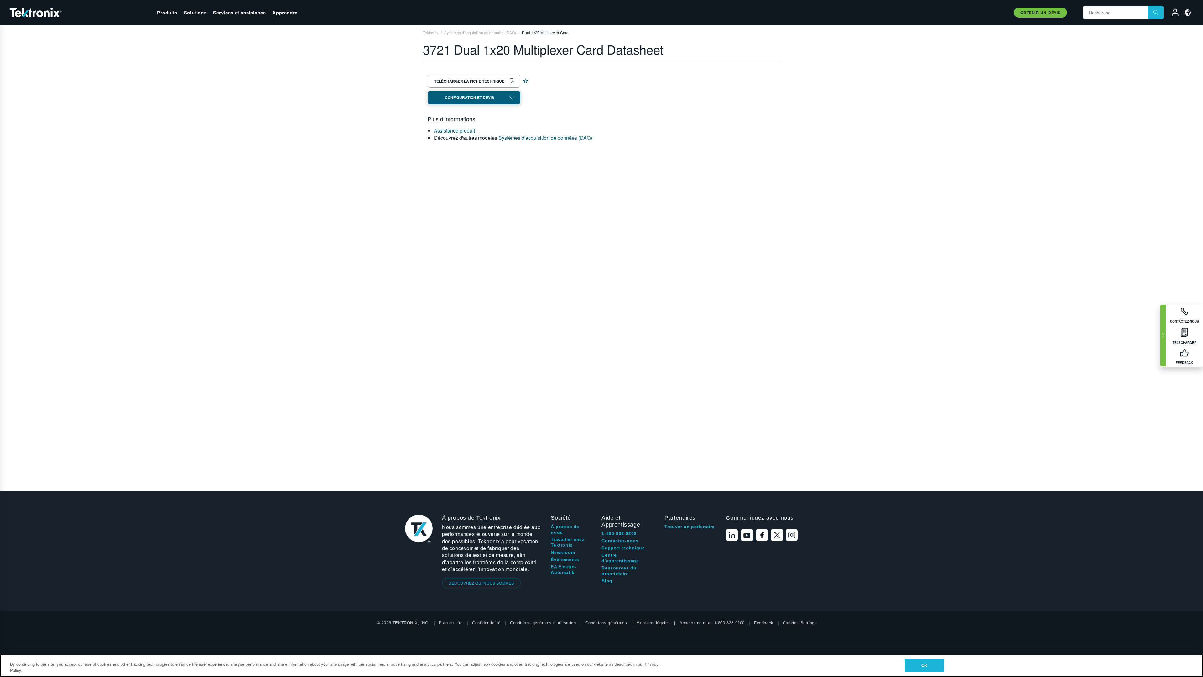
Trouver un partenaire (689, 526)
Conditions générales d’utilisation (543, 623)
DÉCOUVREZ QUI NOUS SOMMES (481, 582)
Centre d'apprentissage (620, 558)
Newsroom (563, 552)
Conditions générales (606, 623)
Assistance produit (454, 130)
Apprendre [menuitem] (284, 12)
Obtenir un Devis (1040, 12)
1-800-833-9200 (619, 533)
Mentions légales (653, 623)
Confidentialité (486, 623)
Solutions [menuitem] (195, 12)
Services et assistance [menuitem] (239, 12)
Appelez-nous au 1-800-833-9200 (712, 623)
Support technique (623, 547)
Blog (607, 580)
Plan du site (451, 623)
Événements (565, 559)
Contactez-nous (620, 540)
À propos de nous (565, 529)
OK (924, 665)
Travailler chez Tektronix (567, 542)
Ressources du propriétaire (619, 570)
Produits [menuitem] (167, 12)
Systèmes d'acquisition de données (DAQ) (545, 137)
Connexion (1172, 13)
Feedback (763, 623)
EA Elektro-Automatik (563, 569)
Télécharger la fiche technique (469, 81)
